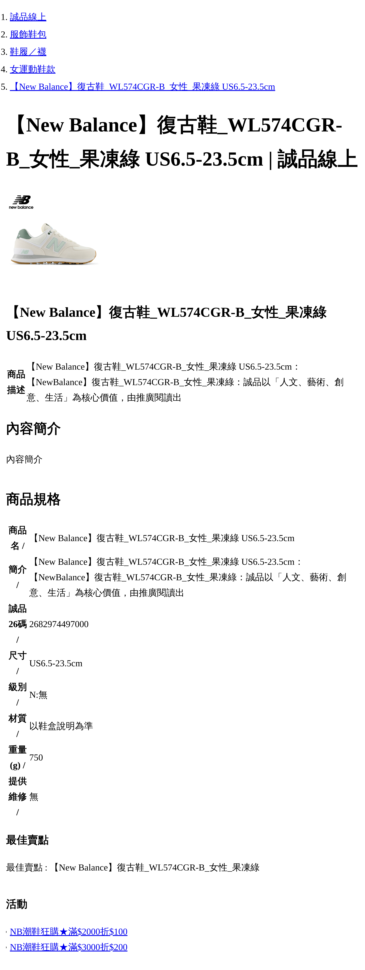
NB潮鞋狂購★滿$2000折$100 (68, 931)
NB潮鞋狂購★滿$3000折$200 (68, 947)
